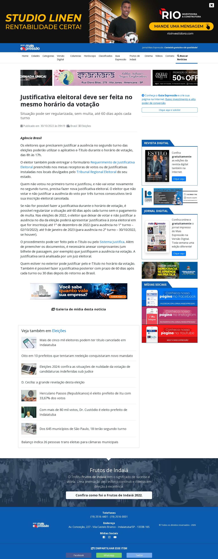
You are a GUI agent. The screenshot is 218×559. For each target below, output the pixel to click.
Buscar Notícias (182, 57)
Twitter (139, 555)
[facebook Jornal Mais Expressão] (103, 537)
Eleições (86, 126)
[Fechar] (211, 5)
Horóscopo (90, 55)
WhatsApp (109, 555)
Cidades (35, 55)
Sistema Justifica (112, 242)
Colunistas (75, 55)
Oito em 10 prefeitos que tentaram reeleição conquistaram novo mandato (77, 356)
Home (25, 55)
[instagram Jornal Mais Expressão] (109, 537)
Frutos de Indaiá (135, 57)
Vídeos (159, 55)
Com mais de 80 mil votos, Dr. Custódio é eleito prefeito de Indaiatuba (83, 412)
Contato (169, 55)
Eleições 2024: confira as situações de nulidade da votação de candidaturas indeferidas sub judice (85, 369)
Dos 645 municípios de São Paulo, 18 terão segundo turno (83, 429)
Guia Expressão (120, 57)
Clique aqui (178, 178)
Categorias (48, 55)
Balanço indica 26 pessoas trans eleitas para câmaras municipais (69, 442)
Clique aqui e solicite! (169, 110)
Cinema (149, 55)
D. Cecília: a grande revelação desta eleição (53, 382)
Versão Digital (60, 57)
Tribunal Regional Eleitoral (96, 172)
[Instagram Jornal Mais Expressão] (169, 315)
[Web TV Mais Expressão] (169, 334)
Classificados (105, 55)
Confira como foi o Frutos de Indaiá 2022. (109, 495)
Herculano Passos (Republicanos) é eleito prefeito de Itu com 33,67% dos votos (85, 395)
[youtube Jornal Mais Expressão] (114, 537)
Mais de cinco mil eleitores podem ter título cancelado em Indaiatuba (83, 342)
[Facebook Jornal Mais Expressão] (169, 297)
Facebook (79, 555)
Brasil (73, 126)
